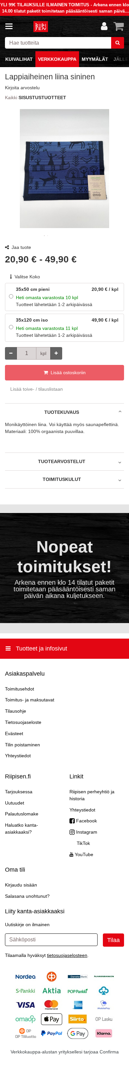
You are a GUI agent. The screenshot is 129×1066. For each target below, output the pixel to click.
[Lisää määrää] (56, 353)
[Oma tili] (104, 26)
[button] (22, 87)
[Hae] (117, 43)
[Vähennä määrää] (11, 353)
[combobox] (64, 43)
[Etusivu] (41, 26)
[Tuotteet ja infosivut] (11, 26)
